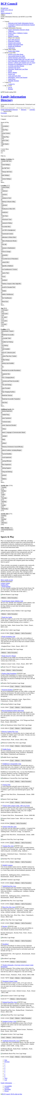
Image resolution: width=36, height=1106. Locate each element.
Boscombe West (5, 226)
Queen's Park (5, 273)
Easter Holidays (5, 164)
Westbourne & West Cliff (8, 208)
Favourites (4, 113)
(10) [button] (13, 159)
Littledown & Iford (6, 198)
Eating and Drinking (6, 471)
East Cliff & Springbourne (8, 230)
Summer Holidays (6, 179)
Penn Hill (3, 244)
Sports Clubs (4, 140)
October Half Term (6, 161)
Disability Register (13, 81)
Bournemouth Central (7, 233)
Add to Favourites (12, 598)
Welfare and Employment (15, 44)
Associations (4, 126)
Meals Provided (5, 388)
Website (3, 598)
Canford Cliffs (5, 262)
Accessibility (8, 1086)
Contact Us (9, 83)
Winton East (4, 301)
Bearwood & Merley (6, 223)
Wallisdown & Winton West (8, 237)
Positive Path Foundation (9, 673)
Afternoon (4, 522)
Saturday (3, 501)
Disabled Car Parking (7, 342)
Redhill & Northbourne (7, 294)
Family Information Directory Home (18, 29)
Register (10, 89)
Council (9, 3)
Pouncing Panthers (7, 689)
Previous (7, 1061)
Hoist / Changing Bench (7, 377)
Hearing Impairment (6, 411)
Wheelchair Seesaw (6, 395)
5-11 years (4, 320)
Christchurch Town (6, 219)
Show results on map (7, 580)
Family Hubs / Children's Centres (18, 33)
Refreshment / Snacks (7, 331)
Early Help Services (14, 39)
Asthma (3, 429)
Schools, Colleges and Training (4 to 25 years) (21, 62)
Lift (2, 367)
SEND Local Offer (19, 67)
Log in (10, 87)
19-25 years (4, 313)
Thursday (3, 498)
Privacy (6, 1091)
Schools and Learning (14, 43)
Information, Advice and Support (17, 77)
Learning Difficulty (6, 461)
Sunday (3, 505)
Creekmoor (4, 191)
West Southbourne (6, 298)
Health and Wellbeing (14, 46)
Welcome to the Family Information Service (21, 23)
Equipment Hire (5, 374)
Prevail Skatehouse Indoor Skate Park (13, 710)
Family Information (6, 1083)
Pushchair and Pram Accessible (10, 381)
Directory (23, 109)
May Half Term (5, 168)
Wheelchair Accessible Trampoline (10, 399)
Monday (3, 491)
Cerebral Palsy (5, 414)
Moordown (4, 280)
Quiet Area (4, 402)
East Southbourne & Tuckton (9, 269)
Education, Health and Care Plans (18, 69)
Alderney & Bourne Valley (8, 201)
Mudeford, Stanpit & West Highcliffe (11, 283)
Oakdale (3, 291)
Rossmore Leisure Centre (10, 981)
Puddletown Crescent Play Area (11, 764)
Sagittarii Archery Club (9, 1021)
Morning (3, 519)
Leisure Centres (5, 133)
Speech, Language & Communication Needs (13, 432)
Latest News (11, 26)
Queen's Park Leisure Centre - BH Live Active (16, 805)
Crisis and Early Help (14, 76)
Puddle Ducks (7, 749)
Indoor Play (4, 129)
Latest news (11, 48)
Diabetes (3, 479)
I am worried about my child (16, 56)
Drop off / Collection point (8, 352)
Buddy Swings (5, 359)
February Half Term (6, 171)
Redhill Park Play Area (9, 886)
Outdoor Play (4, 137)
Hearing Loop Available (7, 363)
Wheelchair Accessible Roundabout (10, 370)
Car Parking (4, 345)
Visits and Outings (6, 384)
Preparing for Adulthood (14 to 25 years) (20, 64)
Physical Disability (6, 454)
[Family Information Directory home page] (11, 1094)
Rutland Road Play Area (10, 1002)
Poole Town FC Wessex (9, 656)
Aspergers (4, 436)
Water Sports (4, 144)
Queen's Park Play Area (9, 826)
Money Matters (12, 72)
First (5, 1060)
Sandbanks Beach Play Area (11, 1041)
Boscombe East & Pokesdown (9, 258)
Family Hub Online (11, 50)
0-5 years (3, 324)
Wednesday (4, 508)
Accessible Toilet (6, 338)
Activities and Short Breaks (16, 66)
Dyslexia (3, 475)
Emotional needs (5, 421)
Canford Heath (5, 187)
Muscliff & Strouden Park (8, 287)
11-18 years (4, 310)
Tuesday (3, 487)
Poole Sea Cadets (7, 617)
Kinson (3, 276)
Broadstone (4, 212)
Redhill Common (8, 865)
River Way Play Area (9, 907)
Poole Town (4, 216)
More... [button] (3, 182)
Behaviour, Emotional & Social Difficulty (12, 446)
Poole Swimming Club (8, 636)
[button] (18, 116)
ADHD (3, 439)
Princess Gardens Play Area (10, 731)
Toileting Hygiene (6, 468)
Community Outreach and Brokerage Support (21, 25)
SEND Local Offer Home (15, 54)
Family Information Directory (16, 38)
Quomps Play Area (8, 846)
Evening (3, 515)
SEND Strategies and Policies (16, 57)
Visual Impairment (6, 457)
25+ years (4, 317)
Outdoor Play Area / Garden (8, 356)
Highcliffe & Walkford (7, 266)
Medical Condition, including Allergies (11, 450)
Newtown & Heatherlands (8, 248)
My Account (8, 87)
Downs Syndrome (6, 418)
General (19, 24)
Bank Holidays (5, 175)
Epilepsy (3, 443)
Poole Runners (6, 586)
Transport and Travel (14, 67)
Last (5, 1080)
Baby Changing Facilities (8, 392)
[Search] (34, 108)
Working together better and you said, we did (21, 59)
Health (10, 71)
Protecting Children (13, 41)
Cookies (6, 1087)
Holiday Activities (13, 36)
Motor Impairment (6, 464)
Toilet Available (5, 349)
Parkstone (4, 205)
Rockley (5, 926)
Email (11, 633)
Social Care (11, 74)
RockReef (5, 944)
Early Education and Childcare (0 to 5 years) (21, 61)
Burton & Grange (5, 251)
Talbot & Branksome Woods (8, 241)
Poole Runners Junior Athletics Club (12, 601)
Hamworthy (4, 255)
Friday (3, 494)
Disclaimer (7, 1089)
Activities (11, 34)
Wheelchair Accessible (7, 334)
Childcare (11, 31)
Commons (4, 194)
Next (5, 1078)
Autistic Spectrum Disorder (8, 425)
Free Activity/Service (7, 529)
